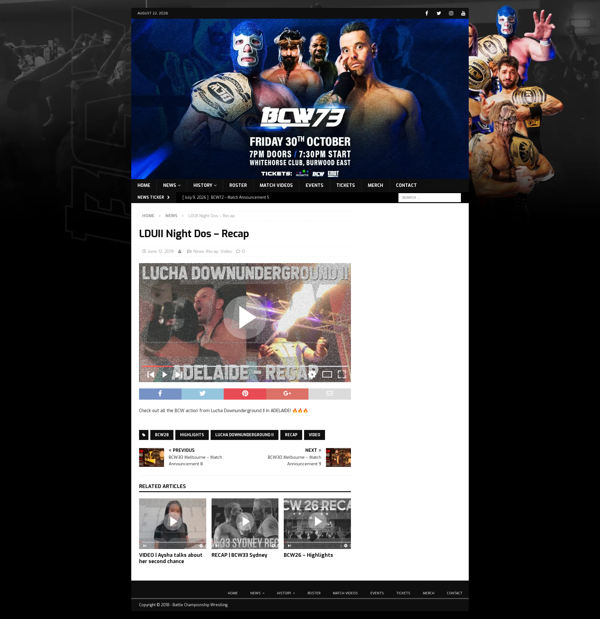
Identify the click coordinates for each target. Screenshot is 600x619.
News (169, 185)
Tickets (345, 185)
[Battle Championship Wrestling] (300, 175)
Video (226, 251)
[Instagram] (451, 13)
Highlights (192, 434)
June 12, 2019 (161, 251)
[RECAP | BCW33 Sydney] (245, 523)
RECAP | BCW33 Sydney (239, 555)
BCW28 (162, 434)
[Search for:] (429, 197)
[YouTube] (463, 13)
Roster (238, 185)
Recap (212, 251)
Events (314, 185)
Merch (375, 185)
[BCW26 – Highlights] (317, 523)
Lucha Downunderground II (244, 434)
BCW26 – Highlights (308, 555)
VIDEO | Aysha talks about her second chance (170, 558)
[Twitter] (438, 13)
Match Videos (276, 185)
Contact (406, 185)
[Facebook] (426, 13)
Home (144, 185)
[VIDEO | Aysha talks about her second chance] (172, 523)
